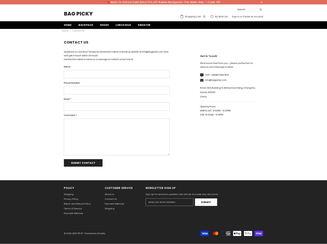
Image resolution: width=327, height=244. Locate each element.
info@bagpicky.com (216, 80)
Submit (206, 202)
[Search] (249, 9)
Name (67, 66)
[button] (83, 163)
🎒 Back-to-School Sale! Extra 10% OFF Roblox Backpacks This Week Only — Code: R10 (163, 2)
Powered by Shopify (95, 233)
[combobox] (247, 9)
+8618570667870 (220, 74)
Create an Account (253, 16)
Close (261, 2)
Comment (70, 115)
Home (65, 30)
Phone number (72, 82)
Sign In (235, 16)
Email (67, 99)
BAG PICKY (78, 233)
